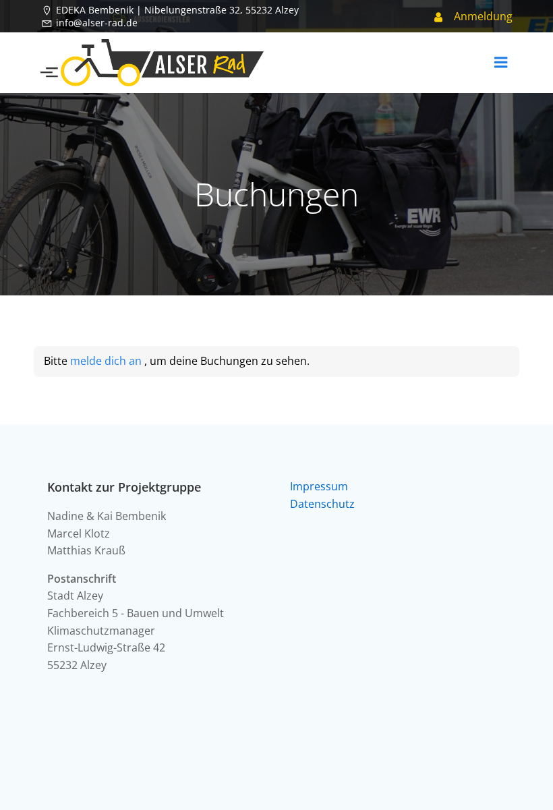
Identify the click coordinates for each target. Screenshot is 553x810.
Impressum (319, 486)
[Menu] (501, 62)
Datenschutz (322, 503)
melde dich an (107, 360)
